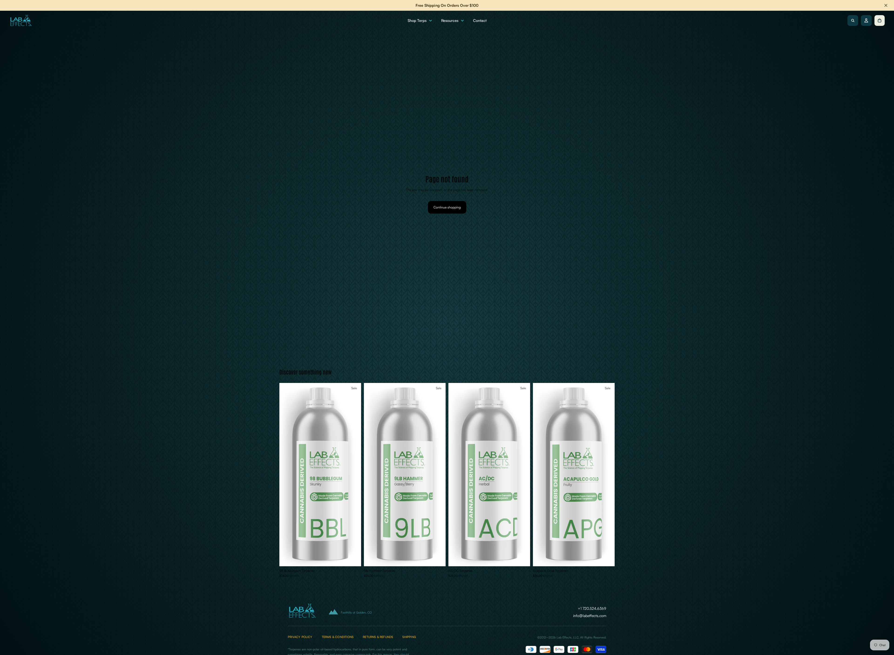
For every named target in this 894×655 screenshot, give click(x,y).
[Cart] (879, 20)
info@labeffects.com (589, 615)
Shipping (409, 636)
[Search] (852, 20)
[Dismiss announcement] (885, 5)
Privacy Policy (300, 636)
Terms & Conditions (337, 636)
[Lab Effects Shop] (20, 20)
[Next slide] (354, 474)
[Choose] (354, 559)
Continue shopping (447, 207)
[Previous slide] (286, 474)
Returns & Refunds (378, 636)
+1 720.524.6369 (592, 608)
